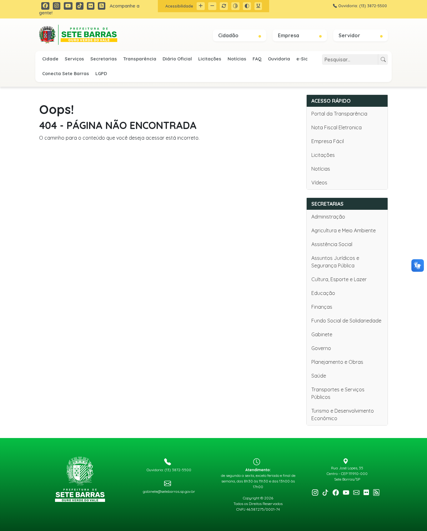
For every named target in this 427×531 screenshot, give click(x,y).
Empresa (289, 35)
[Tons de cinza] (235, 6)
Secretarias (103, 59)
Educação (323, 293)
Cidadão (229, 35)
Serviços (74, 59)
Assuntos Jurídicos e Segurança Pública (335, 262)
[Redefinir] (224, 6)
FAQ (257, 59)
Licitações (209, 59)
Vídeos (319, 182)
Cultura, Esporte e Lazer (339, 279)
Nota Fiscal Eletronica (336, 127)
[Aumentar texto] (201, 6)
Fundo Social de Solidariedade (346, 320)
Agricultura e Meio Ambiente (343, 230)
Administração (328, 217)
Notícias (237, 59)
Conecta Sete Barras (65, 73)
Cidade (50, 59)
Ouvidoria (279, 59)
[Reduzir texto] (212, 6)
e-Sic (302, 59)
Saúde (318, 376)
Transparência (139, 59)
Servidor (350, 35)
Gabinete (321, 334)
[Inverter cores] (247, 6)
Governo (321, 348)
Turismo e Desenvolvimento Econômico (342, 414)
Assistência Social (331, 244)
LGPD (101, 73)
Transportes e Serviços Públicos (337, 393)
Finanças (321, 307)
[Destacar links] (258, 6)
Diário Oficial (177, 59)
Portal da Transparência (339, 114)
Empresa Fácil (327, 141)
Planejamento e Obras (337, 362)
